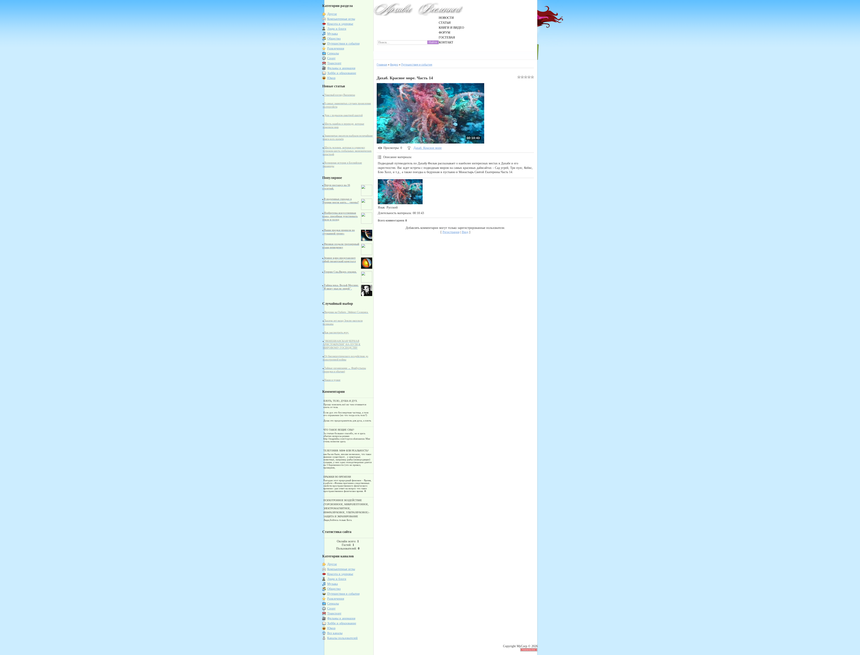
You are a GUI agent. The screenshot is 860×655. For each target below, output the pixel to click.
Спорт (331, 58)
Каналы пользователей (342, 638)
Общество (334, 38)
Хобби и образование (341, 73)
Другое (332, 14)
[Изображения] (400, 191)
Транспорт (334, 63)
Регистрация (451, 232)
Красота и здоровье (340, 24)
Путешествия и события (343, 43)
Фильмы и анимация (341, 68)
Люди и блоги (336, 28)
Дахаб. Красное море (427, 148)
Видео (394, 64)
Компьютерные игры (341, 19)
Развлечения (335, 48)
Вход (465, 232)
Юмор (331, 78)
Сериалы (333, 53)
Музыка (332, 33)
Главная (382, 64)
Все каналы (334, 633)
